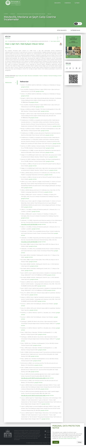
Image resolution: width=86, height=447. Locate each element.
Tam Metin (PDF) (55, 41)
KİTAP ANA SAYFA (62, 30)
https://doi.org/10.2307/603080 (29, 224)
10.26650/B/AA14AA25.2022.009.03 (17, 41)
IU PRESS (6, 13)
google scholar (25, 87)
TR (76, 23)
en (60, 37)
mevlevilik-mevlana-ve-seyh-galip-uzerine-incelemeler (31, 13)
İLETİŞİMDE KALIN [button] (75, 30)
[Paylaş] (67, 68)
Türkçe (79, 442)
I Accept (56, 442)
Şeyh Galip (19, 75)
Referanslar (8, 82)
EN (80, 23)
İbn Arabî (24, 75)
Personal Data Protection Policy (67, 438)
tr (57, 37)
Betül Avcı (8, 47)
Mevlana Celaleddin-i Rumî (35, 75)
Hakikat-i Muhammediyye (50, 75)
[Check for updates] (60, 44)
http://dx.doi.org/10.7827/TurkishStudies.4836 (33, 378)
